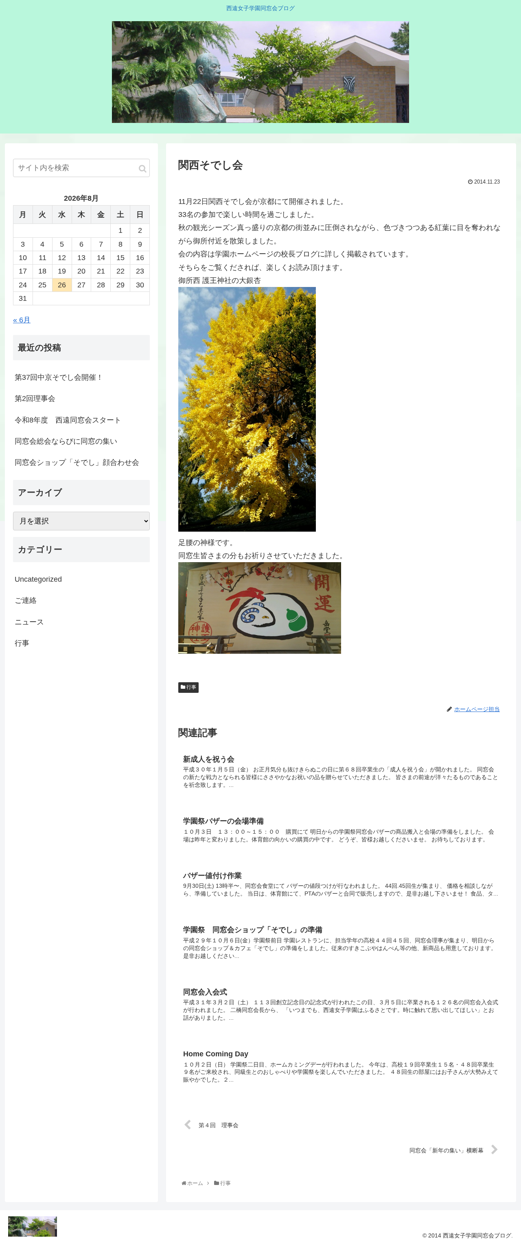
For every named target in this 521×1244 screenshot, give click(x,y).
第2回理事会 (35, 398)
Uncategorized (38, 579)
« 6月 (22, 320)
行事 (190, 687)
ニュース (29, 622)
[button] (143, 169)
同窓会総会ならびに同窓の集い (66, 441)
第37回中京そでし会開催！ (59, 377)
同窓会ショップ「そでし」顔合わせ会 (77, 462)
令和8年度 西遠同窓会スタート (68, 420)
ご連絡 (26, 600)
